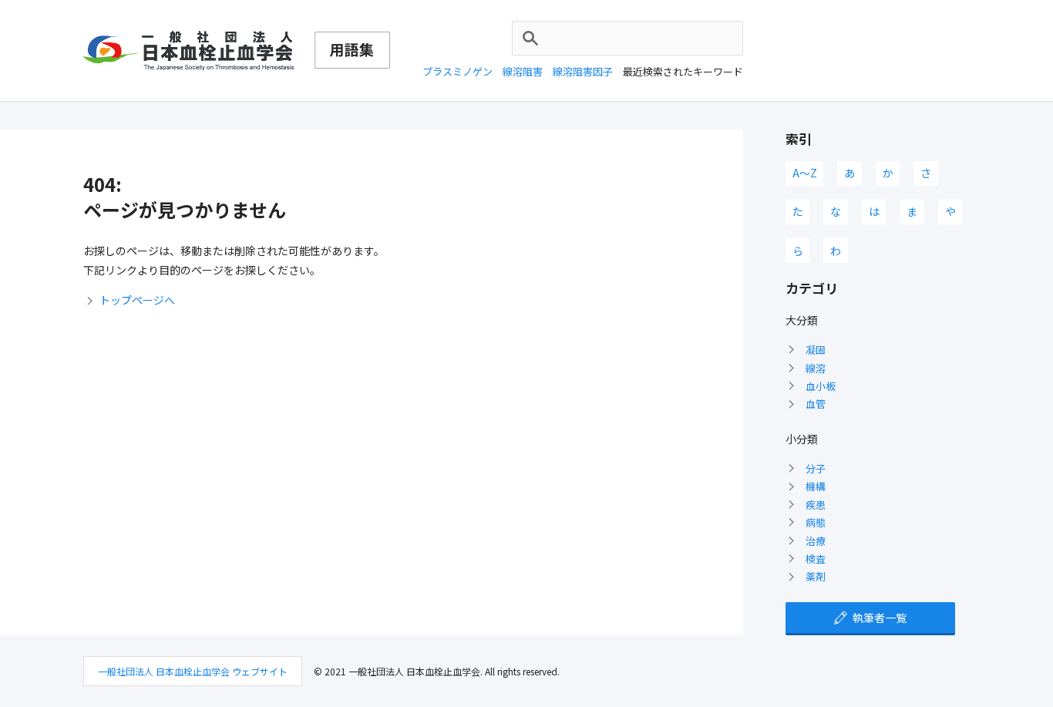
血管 (816, 403)
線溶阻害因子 (583, 71)
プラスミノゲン (457, 71)
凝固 (816, 349)
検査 (816, 558)
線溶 (816, 368)
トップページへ (137, 300)
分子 (816, 468)
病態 (816, 522)
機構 (816, 486)
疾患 (816, 504)
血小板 (821, 386)
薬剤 (816, 576)
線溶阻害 (523, 71)
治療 (816, 541)
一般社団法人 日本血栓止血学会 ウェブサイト (193, 671)
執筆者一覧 (880, 617)
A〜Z (804, 172)
